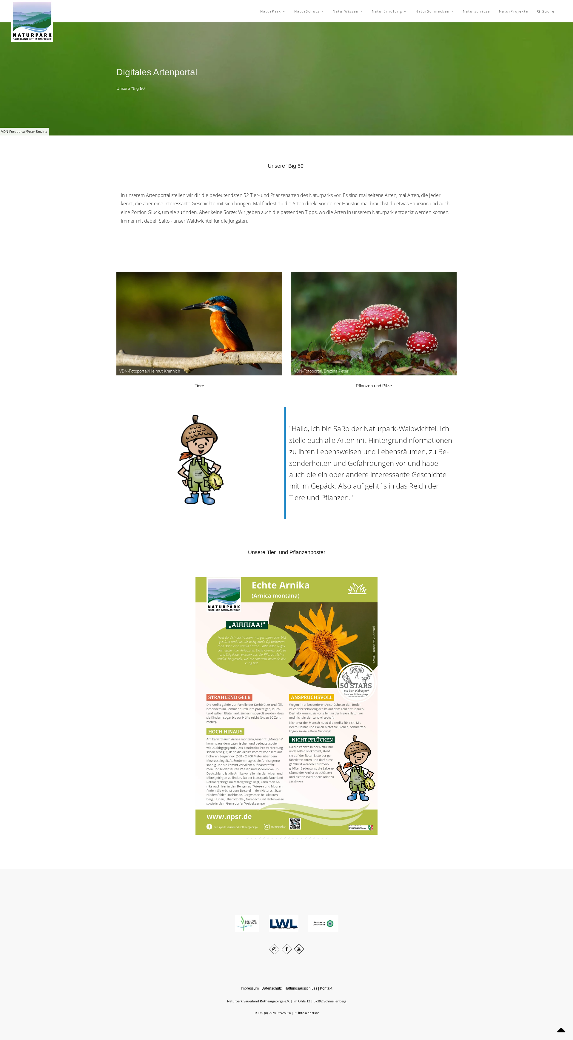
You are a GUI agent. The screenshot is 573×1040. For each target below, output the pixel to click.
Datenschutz (271, 988)
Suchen (549, 11)
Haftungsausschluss (300, 988)
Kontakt (326, 988)
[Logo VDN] (323, 923)
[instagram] (274, 949)
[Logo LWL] (284, 923)
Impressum (250, 988)
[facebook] (286, 949)
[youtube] (299, 949)
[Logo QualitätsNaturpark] (247, 923)
